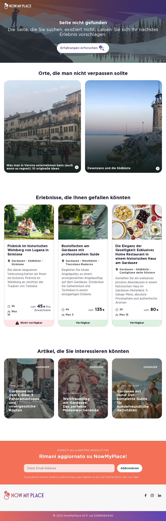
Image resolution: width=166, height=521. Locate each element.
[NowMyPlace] (18, 6)
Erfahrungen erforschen (79, 48)
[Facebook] (146, 495)
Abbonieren (129, 468)
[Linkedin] (160, 495)
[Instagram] (153, 495)
